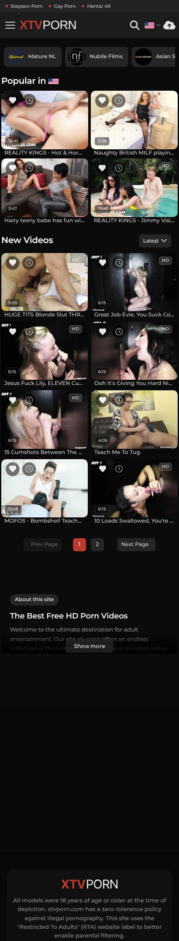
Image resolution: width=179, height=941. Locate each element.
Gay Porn (65, 6)
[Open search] (134, 25)
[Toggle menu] (10, 25)
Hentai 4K (99, 6)
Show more (89, 646)
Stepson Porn (26, 6)
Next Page (135, 544)
